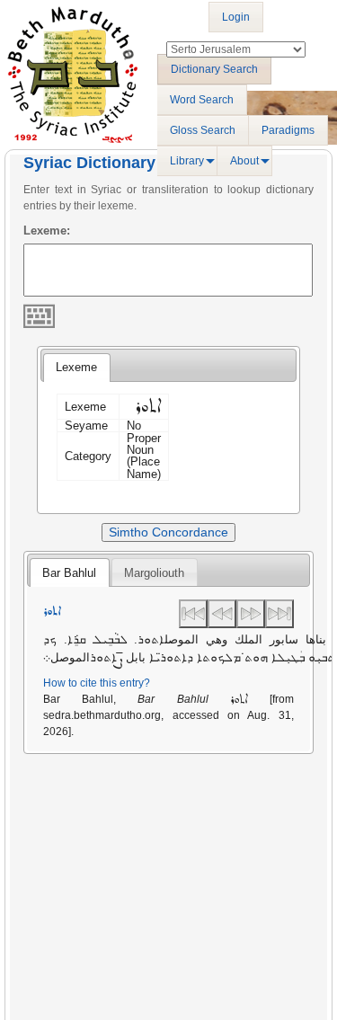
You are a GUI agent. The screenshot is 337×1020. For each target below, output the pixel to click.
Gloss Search (202, 130)
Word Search (202, 99)
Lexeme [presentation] (76, 367)
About (244, 161)
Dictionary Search (214, 69)
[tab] (76, 367)
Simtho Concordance (168, 532)
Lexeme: (46, 230)
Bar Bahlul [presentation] (69, 573)
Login (236, 17)
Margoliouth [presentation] (154, 573)
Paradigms (288, 130)
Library (187, 161)
